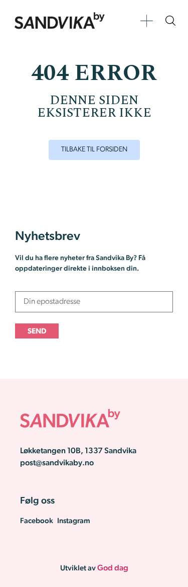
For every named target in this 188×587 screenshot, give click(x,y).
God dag (112, 568)
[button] (146, 21)
